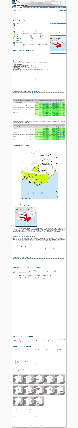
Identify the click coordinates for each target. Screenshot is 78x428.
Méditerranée (14, 136)
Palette (14, 113)
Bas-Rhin (16, 350)
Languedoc (41, 35)
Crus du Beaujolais (17, 361)
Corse (30, 41)
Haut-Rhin (16, 351)
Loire (40, 37)
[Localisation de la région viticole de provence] (26, 226)
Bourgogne (31, 38)
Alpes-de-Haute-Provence (16, 128)
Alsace (31, 35)
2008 (50, 102)
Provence (41, 38)
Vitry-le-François (27, 361)
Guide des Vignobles (55, 30)
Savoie (41, 41)
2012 (37, 102)
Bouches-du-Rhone (15, 132)
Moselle (36, 362)
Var (13, 139)
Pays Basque (58, 361)
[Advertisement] (39, 15)
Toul (35, 363)
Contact (47, 425)
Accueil (36, 425)
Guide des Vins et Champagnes (56, 25)
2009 (47, 102)
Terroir (17, 32)
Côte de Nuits (27, 351)
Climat (16, 34)
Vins (16, 25)
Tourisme (17, 40)
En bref (17, 23)
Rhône (41, 40)
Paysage (17, 36)
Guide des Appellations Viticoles (56, 32)
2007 (53, 102)
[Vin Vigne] (20, 5)
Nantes (47, 350)
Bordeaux (31, 36)
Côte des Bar (27, 359)
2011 (40, 102)
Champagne (31, 40)
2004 (63, 102)
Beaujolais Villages (17, 362)
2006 (57, 102)
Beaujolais (31, 37)
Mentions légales (40, 425)
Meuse (35, 361)
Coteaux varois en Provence (16, 109)
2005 (60, 102)
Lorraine (41, 36)
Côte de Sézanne (27, 360)
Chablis (26, 350)
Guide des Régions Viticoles (56, 31)
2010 (43, 102)
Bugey (31, 39)
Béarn (57, 360)
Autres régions (18, 42)
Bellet (14, 105)
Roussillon (41, 39)
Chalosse (58, 359)
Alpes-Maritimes (15, 129)
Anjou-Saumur (48, 351)
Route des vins (18, 38)
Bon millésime (37, 105)
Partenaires (43, 425)
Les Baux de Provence (15, 112)
